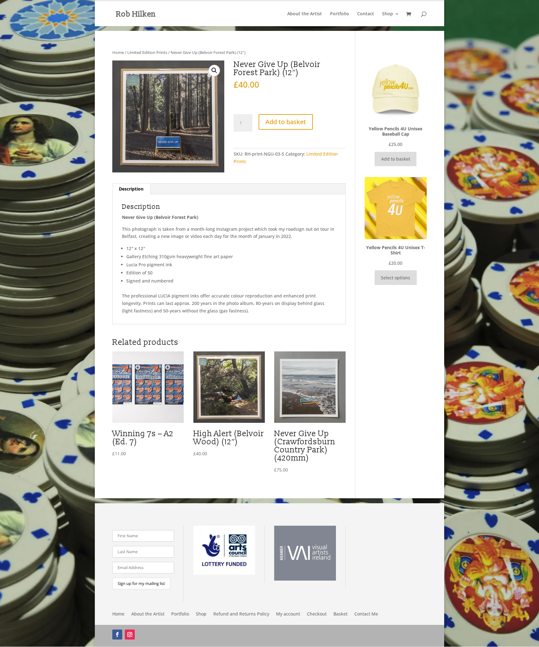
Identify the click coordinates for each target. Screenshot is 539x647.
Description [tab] (131, 189)
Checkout (317, 614)
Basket (340, 614)
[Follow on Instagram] (130, 635)
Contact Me (366, 614)
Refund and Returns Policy (241, 614)
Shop (387, 14)
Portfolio (339, 14)
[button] (214, 70)
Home (118, 52)
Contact (365, 14)
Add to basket (285, 122)
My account (288, 614)
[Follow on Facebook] (117, 635)
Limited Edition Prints (147, 52)
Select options (395, 278)
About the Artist (304, 14)
